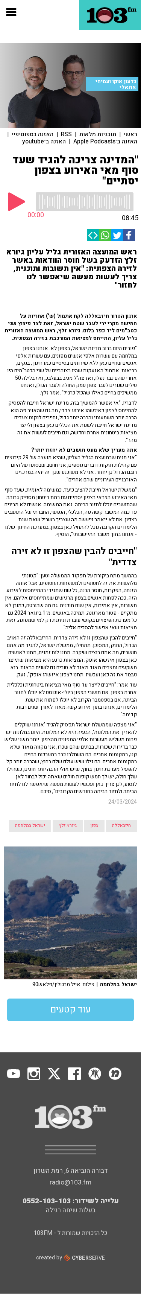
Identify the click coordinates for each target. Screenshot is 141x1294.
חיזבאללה (121, 825)
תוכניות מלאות (97, 134)
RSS (66, 134)
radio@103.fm (70, 1182)
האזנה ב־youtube (44, 141)
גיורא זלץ (68, 825)
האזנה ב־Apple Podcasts (105, 141)
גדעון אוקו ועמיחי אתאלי (116, 84)
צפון (94, 825)
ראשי (130, 134)
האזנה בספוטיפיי (32, 134)
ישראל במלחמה (30, 825)
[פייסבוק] (129, 235)
